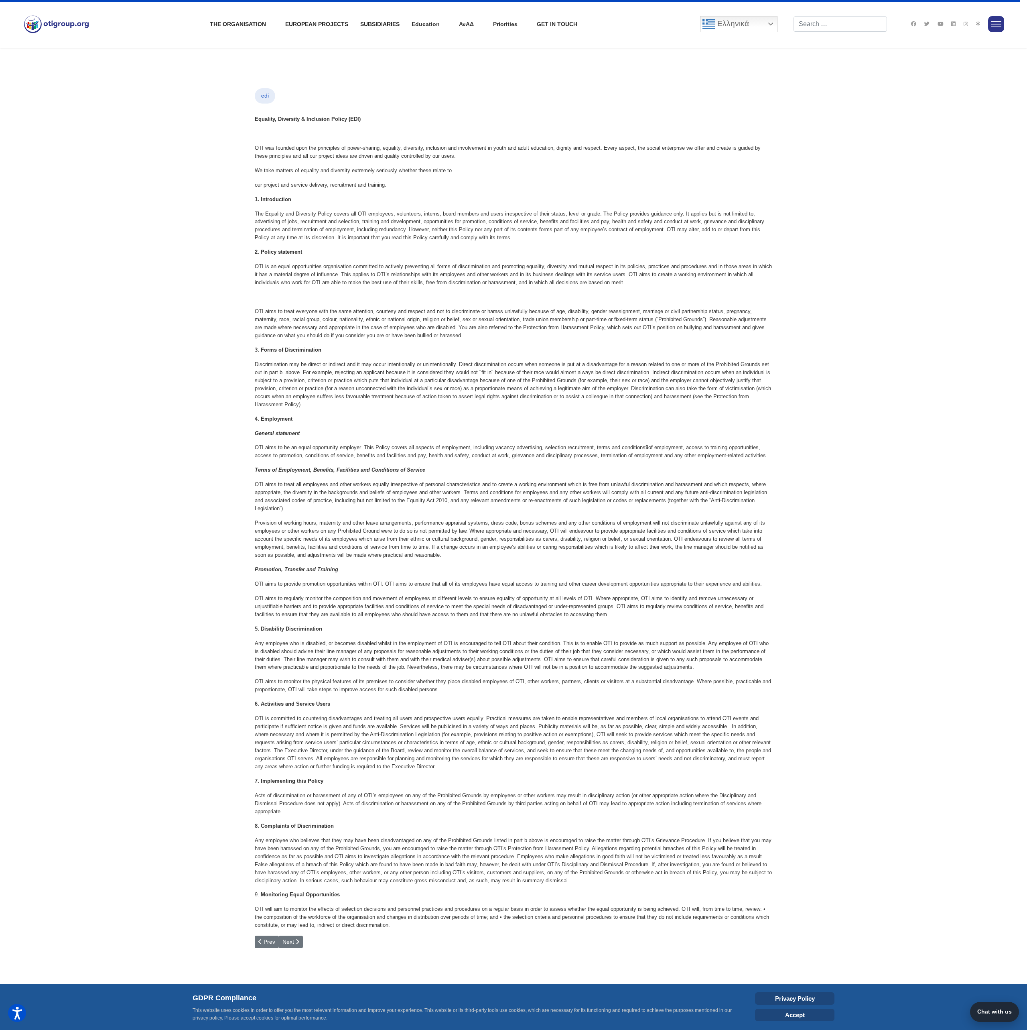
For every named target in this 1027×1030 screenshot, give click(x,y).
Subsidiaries (380, 24)
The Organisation (238, 24)
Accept (795, 1015)
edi (265, 95)
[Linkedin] (953, 24)
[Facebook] (913, 24)
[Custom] (978, 24)
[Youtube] (940, 24)
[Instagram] (966, 24)
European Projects (316, 24)
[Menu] (996, 24)
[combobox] (840, 24)
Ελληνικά (732, 23)
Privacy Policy (795, 998)
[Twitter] (927, 24)
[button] (17, 1013)
